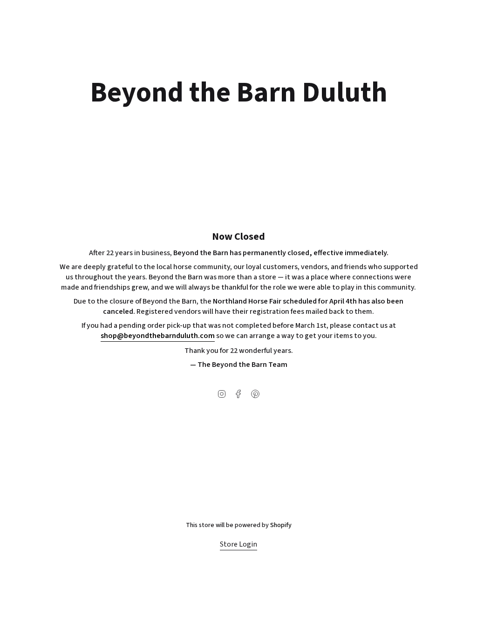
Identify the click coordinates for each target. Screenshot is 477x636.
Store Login (238, 544)
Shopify (281, 525)
